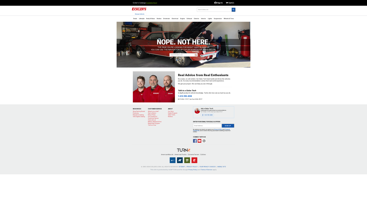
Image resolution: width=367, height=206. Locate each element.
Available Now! (151, 3)
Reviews (170, 116)
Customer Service (153, 118)
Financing (136, 113)
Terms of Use (152, 125)
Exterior (196, 18)
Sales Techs (171, 115)
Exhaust (189, 18)
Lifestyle (142, 18)
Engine (182, 18)
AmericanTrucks (181, 154)
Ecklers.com (150, 10)
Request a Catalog (138, 115)
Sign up (228, 126)
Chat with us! (152, 120)
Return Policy (151, 115)
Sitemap (182, 166)
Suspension (218, 18)
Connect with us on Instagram (204, 141)
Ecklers (203, 154)
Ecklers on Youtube (199, 141)
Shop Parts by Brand (139, 111)
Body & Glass (150, 18)
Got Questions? (152, 116)
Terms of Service (206, 169)
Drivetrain (166, 18)
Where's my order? (153, 111)
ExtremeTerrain (193, 154)
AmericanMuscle (167, 154)
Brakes (159, 18)
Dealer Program (172, 113)
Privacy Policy (218, 129)
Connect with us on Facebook (195, 141)
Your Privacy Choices (207, 166)
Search (233, 10)
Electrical (175, 18)
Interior (203, 18)
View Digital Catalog (139, 116)
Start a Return (152, 113)
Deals (135, 18)
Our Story (171, 111)
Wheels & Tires (229, 18)
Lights (210, 18)
